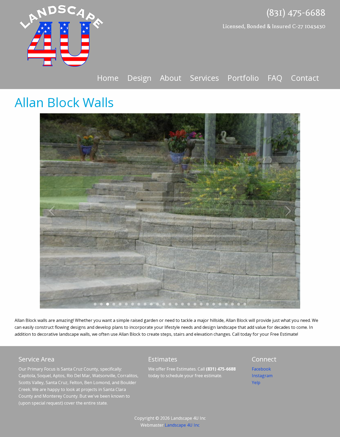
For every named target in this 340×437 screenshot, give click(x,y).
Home (108, 78)
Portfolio (243, 78)
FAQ (274, 78)
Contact (305, 78)
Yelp (256, 382)
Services (204, 78)
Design (139, 78)
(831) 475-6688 (295, 12)
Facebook (261, 369)
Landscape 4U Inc (182, 425)
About (170, 78)
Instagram (262, 376)
